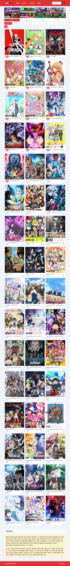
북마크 (24, 3)
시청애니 (32, 3)
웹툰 (39, 3)
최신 (6, 26)
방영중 (12, 20)
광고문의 (62, 564)
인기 (9, 26)
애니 (17, 3)
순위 (58, 20)
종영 (27, 20)
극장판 (42, 20)
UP (8, 23)
